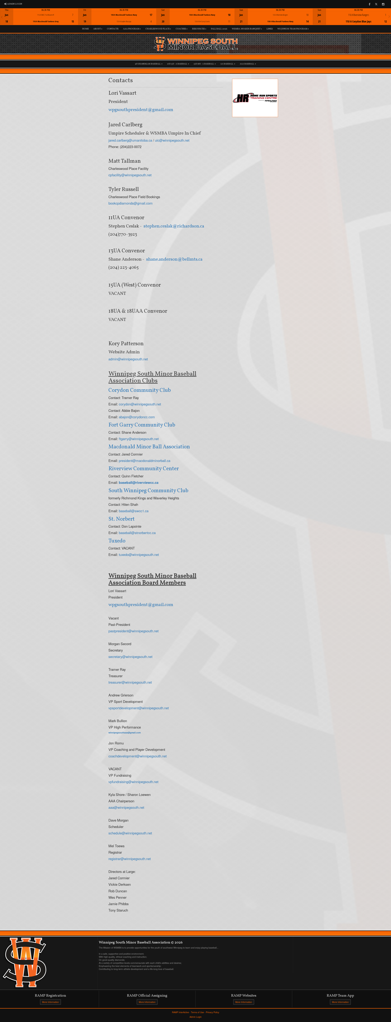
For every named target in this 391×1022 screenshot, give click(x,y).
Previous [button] (2, 17)
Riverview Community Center (143, 469)
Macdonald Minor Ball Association (149, 447)
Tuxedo (116, 541)
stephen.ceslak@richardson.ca (174, 226)
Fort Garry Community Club (141, 425)
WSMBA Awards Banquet (246, 28)
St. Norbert (121, 519)
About (97, 28)
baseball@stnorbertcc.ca (137, 532)
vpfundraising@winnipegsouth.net (133, 781)
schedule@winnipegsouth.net (130, 832)
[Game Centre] (39, 19)
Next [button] (389, 16)
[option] (39, 17)
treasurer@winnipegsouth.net (130, 682)
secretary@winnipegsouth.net (130, 656)
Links (270, 28)
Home (85, 28)
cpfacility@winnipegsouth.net (130, 174)
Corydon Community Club (139, 390)
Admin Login (196, 1016)
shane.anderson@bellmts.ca (174, 259)
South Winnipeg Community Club (148, 491)
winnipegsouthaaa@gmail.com (124, 732)
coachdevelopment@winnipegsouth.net (137, 755)
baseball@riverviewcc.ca (138, 482)
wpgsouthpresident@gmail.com (140, 110)
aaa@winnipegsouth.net (126, 807)
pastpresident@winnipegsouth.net (133, 630)
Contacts (113, 28)
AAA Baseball (247, 64)
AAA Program (131, 28)
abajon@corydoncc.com (137, 416)
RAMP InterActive (180, 1012)
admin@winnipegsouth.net (128, 358)
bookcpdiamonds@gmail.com (130, 203)
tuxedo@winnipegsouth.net (139, 554)
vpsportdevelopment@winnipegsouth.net (138, 707)
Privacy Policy (212, 1012)
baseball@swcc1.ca (133, 510)
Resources (198, 28)
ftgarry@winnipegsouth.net (139, 438)
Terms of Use (197, 1012)
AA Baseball (227, 64)
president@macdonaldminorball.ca (144, 460)
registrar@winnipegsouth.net (129, 858)
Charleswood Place (157, 28)
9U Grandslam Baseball (148, 64)
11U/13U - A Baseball (177, 64)
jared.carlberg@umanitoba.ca (130, 140)
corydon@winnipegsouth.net (140, 403)
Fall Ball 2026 (219, 28)
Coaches (181, 28)
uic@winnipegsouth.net (172, 140)
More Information (50, 1002)
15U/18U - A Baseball (204, 64)
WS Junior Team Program (292, 28)
